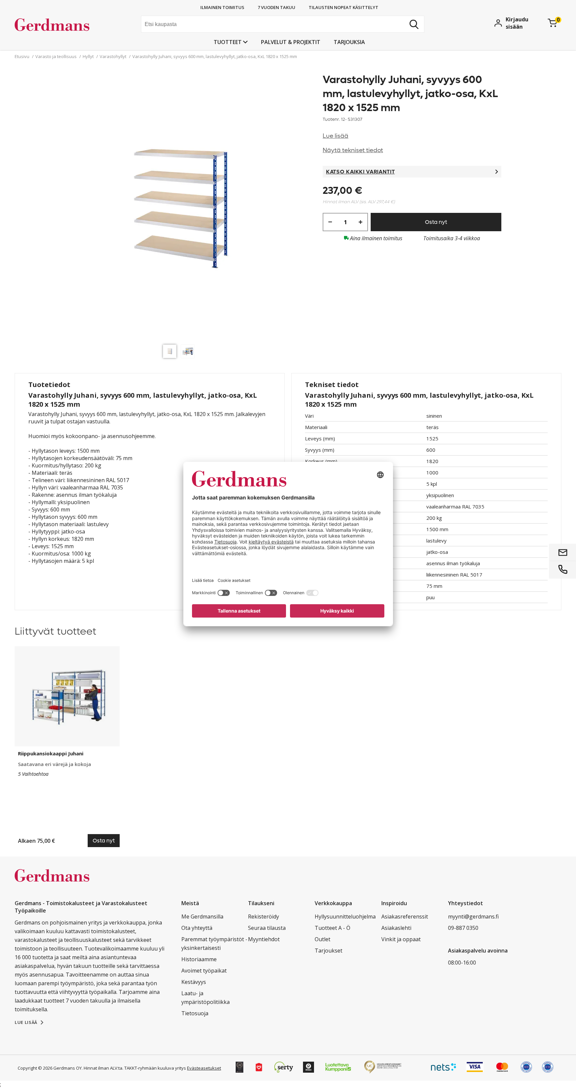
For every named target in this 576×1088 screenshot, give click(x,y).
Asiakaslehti (396, 928)
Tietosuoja (194, 1013)
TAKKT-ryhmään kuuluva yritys (155, 1068)
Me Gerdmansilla (202, 916)
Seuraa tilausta (267, 928)
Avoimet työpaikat (204, 970)
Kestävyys (193, 982)
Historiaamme (199, 959)
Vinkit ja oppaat (401, 939)
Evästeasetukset (204, 1068)
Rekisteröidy (263, 916)
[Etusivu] (65, 25)
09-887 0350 (463, 928)
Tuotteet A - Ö (332, 928)
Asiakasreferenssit (404, 916)
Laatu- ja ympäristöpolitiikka (205, 998)
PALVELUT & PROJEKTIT (290, 42)
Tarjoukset (328, 950)
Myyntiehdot (264, 939)
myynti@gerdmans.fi (473, 916)
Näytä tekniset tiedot (353, 150)
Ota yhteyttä (196, 928)
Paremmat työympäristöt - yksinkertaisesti (214, 944)
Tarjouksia (349, 42)
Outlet (322, 939)
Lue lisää (335, 136)
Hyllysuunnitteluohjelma (345, 916)
